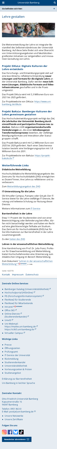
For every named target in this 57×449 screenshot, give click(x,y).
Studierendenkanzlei (15, 362)
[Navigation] (3, 3)
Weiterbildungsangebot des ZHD (23, 186)
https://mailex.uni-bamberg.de (20, 326)
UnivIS (8, 320)
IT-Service (35, 208)
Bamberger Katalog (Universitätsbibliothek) (27, 289)
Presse (8, 344)
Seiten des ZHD (17, 239)
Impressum (18, 274)
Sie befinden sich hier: (12, 8)
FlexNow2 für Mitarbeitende (19, 303)
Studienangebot (13, 372)
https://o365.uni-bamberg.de (19, 329)
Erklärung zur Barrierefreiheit (17, 378)
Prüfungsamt (11, 351)
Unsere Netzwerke (14, 415)
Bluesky (15, 432)
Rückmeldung (12, 358)
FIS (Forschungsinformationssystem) (23, 296)
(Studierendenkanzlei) (16, 316)
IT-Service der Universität (17, 355)
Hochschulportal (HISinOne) (19, 292)
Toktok (21, 432)
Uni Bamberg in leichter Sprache (18, 383)
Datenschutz (32, 274)
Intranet (9, 306)
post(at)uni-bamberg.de (21, 411)
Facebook (10, 432)
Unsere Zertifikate (14, 419)
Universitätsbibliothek (16, 365)
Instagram (4, 432)
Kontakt (6, 274)
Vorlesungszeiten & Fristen (18, 369)
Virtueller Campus (14, 333)
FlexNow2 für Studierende (18, 299)
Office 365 (10, 310)
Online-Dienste (12, 313)
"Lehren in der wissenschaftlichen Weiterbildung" (27, 262)
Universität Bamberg (28, 2)
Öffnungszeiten (12, 348)
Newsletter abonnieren (15, 439)
